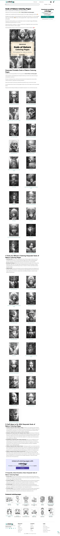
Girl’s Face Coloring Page (31, 104)
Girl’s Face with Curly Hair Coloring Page (13, 306)
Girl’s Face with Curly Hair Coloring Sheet (31, 188)
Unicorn (9, 516)
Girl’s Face (31, 169)
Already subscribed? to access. (47, 19)
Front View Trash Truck (25, 516)
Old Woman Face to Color (31, 120)
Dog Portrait (50, 516)
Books (49, 4)
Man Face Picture (14, 289)
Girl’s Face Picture (31, 305)
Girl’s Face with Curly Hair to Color (14, 120)
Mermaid (42, 504)
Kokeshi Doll (42, 516)
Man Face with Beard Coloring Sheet (14, 170)
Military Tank (34, 516)
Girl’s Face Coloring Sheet (14, 104)
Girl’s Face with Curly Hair (31, 253)
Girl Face (14, 220)
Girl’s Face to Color (31, 153)
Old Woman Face (14, 153)
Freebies (46, 4)
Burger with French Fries (34, 505)
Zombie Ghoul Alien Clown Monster (51, 505)
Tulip (17, 504)
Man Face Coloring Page (14, 422)
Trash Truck (9, 504)
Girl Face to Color (14, 339)
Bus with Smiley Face (17, 516)
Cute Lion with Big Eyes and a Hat (25, 505)
